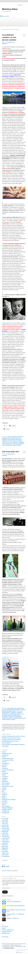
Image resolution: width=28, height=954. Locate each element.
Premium (4, 793)
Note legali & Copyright (7, 24)
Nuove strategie (11, 439)
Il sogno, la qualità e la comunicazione (11, 739)
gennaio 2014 (5, 854)
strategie (10, 718)
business (15, 442)
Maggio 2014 (5, 848)
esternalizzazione (12, 714)
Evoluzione (20, 436)
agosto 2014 (5, 843)
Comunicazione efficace (8, 760)
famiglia (4, 438)
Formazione (5, 768)
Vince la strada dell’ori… (19, 905)
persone (14, 445)
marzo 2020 (5, 820)
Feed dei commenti (6, 931)
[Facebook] (2, 866)
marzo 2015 (5, 833)
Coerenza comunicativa (7, 758)
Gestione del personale (7, 770)
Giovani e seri (16, 918)
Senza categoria (6, 806)
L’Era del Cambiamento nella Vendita (17, 21)
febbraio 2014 (5, 853)
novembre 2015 (5, 830)
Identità (7, 438)
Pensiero (4, 789)
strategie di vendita (16, 718)
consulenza (19, 712)
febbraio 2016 (5, 826)
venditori (8, 719)
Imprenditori (12, 438)
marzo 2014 (5, 851)
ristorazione (4, 718)
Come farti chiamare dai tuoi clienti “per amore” (13, 736)
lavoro (11, 443)
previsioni (18, 715)
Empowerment (5, 763)
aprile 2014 (4, 849)
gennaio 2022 (5, 818)
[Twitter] (4, 866)
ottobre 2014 (5, 840)
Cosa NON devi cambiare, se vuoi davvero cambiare (9, 37)
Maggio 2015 (5, 831)
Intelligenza (5, 778)
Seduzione (4, 803)
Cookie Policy (17, 24)
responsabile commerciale (8, 716)
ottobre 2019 (5, 821)
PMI (7, 709)
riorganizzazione (18, 716)
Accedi (3, 928)
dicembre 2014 (5, 836)
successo (23, 718)
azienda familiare (6, 712)
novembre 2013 (5, 856)
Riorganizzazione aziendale (14, 709)
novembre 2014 (5, 838)
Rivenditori (4, 801)
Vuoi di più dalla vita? (10, 451)
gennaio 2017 (5, 825)
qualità (3, 796)
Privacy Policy (5, 936)
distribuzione (5, 714)
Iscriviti (5, 892)
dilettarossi (4, 43)
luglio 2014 (4, 845)
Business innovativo (7, 753)
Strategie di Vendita (11, 711)
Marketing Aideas (10, 9)
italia (9, 715)
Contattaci (4, 21)
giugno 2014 (5, 846)
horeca (21, 714)
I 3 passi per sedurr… (11, 914)
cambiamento (15, 436)
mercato (4, 445)
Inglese (4, 775)
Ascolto (9, 436)
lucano (11, 715)
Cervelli (4, 756)
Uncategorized (5, 812)
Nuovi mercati (18, 439)
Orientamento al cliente (7, 441)
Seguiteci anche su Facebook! (10, 870)
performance (9, 445)
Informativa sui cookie (9, 948)
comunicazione (21, 442)
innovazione (18, 438)
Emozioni (4, 761)
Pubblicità (4, 794)
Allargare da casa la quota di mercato (11, 738)
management (21, 443)
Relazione (4, 798)
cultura (3, 443)
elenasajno (4, 455)
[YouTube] (8, 866)
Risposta (12, 719)
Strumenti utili (5, 811)
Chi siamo (22, 18)
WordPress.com (6, 933)
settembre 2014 (5, 841)
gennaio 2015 (5, 835)
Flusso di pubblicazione (8, 930)
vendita (3, 719)
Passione (15, 441)
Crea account (5, 926)
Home (3, 18)
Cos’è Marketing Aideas (12, 18)
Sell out (4, 804)
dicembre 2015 (5, 828)
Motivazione (4, 439)
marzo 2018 (5, 823)
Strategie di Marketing (7, 808)
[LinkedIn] (6, 866)
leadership (15, 443)
